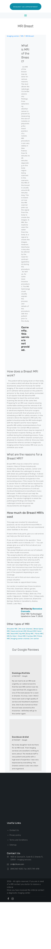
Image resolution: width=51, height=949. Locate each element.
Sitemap (13, 845)
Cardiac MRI (31, 636)
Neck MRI (14, 634)
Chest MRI (22, 636)
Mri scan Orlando (25, 629)
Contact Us (14, 830)
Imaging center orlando (20, 638)
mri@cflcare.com (17, 864)
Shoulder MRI (12, 629)
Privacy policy (15, 835)
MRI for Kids (11, 636)
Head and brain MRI (18, 631)
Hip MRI (22, 634)
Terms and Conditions (19, 840)
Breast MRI (31, 631)
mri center (35, 638)
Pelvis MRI (39, 634)
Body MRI (29, 634)
